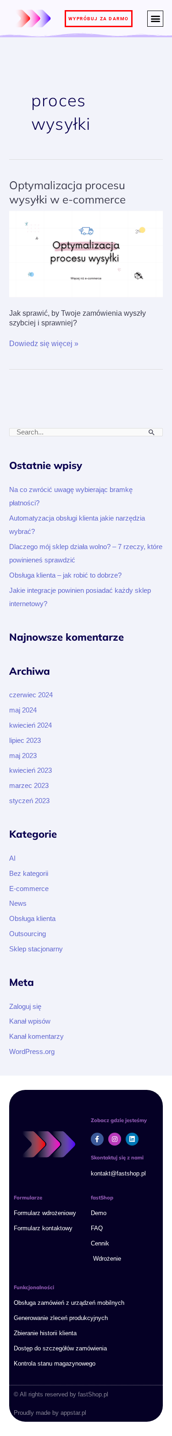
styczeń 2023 (29, 801)
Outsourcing (27, 934)
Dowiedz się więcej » (43, 343)
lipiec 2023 (25, 740)
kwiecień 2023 (30, 770)
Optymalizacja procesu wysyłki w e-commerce (67, 192)
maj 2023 (23, 755)
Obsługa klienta (32, 918)
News (18, 903)
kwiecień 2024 (30, 725)
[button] (155, 19)
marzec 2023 (29, 785)
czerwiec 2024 (31, 695)
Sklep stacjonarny (36, 949)
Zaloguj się (25, 1006)
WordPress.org (32, 1051)
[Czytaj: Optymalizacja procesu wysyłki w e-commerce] (86, 253)
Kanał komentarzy (36, 1036)
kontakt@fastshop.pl (118, 1173)
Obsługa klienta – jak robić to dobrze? (65, 575)
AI (12, 858)
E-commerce (29, 888)
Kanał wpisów (29, 1021)
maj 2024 (23, 710)
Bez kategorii (28, 873)
